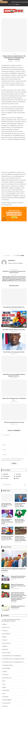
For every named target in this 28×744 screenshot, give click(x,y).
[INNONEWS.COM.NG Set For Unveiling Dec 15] (5, 608)
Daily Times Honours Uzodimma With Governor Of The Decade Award (7, 521)
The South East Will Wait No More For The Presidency (6, 505)
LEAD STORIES (6, 668)
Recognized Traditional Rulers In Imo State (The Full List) (18, 577)
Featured (4, 640)
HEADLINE (5, 649)
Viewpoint (5, 706)
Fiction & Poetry (6, 643)
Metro (4, 681)
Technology (5, 696)
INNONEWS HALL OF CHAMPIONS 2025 (13, 662)
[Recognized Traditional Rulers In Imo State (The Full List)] (5, 578)
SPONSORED (5, 690)
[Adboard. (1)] (14, 207)
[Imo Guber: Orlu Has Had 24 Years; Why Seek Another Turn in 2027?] (14, 319)
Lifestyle (4, 671)
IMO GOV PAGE (6, 652)
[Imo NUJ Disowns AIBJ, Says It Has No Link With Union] (21, 514)
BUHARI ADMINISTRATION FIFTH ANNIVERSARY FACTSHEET (10, 620)
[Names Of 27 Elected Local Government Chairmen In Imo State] (5, 586)
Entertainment (6, 633)
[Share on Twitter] (17, 255)
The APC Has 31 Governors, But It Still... (14, 352)
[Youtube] (16, 4)
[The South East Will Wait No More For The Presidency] (14, 296)
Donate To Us (6, 627)
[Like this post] (14, 255)
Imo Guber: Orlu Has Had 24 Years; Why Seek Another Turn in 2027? (7, 538)
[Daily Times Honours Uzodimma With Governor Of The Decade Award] (7, 514)
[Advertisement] (14, 155)
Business (4, 624)
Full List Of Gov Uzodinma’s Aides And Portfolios (13, 569)
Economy (4, 630)
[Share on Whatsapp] (20, 255)
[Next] (10, 2)
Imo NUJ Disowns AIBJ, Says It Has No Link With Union (20, 521)
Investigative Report (7, 665)
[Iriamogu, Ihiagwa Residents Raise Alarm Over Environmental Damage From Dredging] (21, 531)
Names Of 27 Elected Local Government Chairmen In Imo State (18, 586)
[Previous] (8, 2)
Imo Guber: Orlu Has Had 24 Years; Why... (14, 329)
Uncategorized (6, 703)
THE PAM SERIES (6, 700)
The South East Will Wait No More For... (14, 307)
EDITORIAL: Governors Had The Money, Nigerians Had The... (14, 375)
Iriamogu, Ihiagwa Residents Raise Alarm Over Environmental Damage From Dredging (20, 538)
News (3, 684)
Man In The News (6, 677)
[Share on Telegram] (21, 255)
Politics (4, 687)
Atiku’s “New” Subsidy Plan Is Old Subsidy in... (14, 399)
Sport (3, 693)
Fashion (4, 637)
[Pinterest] (14, 4)
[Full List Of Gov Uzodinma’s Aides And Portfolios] (14, 558)
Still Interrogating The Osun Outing (14, 422)
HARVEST (4, 646)
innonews (11, 61)
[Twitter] (10, 4)
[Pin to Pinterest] (18, 255)
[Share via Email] (23, 255)
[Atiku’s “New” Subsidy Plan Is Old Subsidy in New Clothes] (14, 388)
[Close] (1, 1)
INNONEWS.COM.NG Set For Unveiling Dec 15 (18, 607)
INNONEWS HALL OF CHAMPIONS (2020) (13, 659)
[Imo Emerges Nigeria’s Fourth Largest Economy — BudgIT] (21, 498)
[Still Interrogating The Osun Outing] (14, 412)
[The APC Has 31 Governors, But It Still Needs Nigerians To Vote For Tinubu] (14, 341)
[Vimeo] (18, 4)
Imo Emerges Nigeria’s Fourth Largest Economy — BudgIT (20, 505)
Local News (5, 674)
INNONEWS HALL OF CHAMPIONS (11, 655)
